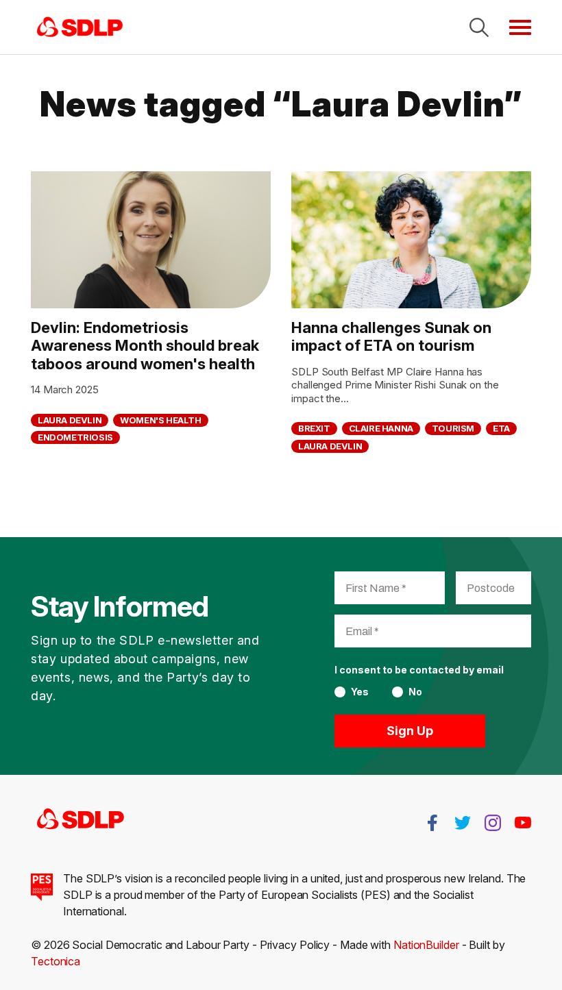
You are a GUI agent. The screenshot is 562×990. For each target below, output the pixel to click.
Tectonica (55, 961)
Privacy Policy (295, 945)
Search (479, 27)
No (415, 691)
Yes (360, 691)
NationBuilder (426, 945)
